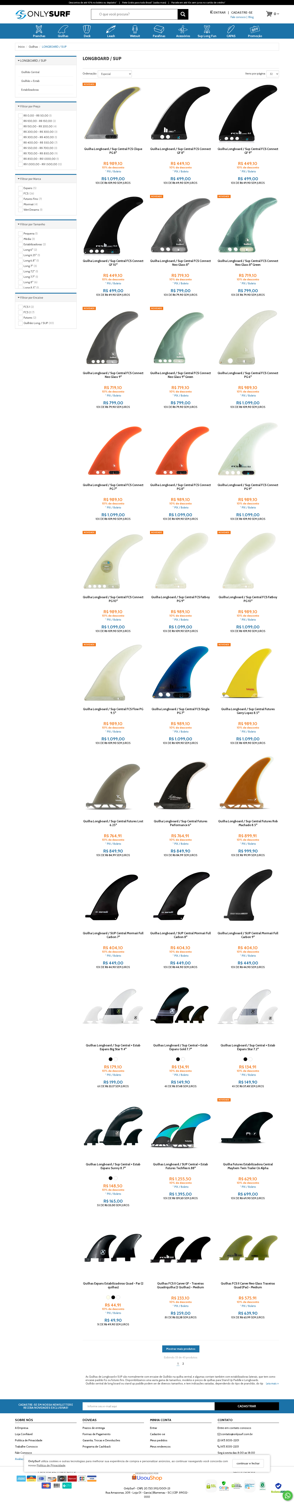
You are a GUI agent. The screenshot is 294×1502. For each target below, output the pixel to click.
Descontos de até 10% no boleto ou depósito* (93, 2)
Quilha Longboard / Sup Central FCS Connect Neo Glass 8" (180, 263)
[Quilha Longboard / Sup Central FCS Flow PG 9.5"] (113, 673)
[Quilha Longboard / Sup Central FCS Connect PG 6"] (248, 337)
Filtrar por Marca (30, 179)
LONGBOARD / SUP (33, 60)
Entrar (219, 12)
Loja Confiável (24, 1434)
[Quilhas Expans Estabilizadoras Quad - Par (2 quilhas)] (113, 1248)
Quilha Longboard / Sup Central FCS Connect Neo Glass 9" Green (180, 375)
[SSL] (211, 1488)
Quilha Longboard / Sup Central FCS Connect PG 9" (248, 487)
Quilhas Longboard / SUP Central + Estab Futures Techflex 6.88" (180, 1166)
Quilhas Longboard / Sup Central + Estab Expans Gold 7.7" (180, 1047)
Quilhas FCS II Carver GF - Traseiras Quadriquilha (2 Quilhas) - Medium (180, 1285)
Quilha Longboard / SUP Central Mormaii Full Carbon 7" (113, 935)
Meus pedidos (158, 1440)
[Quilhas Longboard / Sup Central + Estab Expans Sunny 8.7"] (113, 1129)
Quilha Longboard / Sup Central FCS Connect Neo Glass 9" (113, 375)
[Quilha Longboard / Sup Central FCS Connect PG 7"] (113, 449)
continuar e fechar (248, 1463)
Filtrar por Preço (30, 106)
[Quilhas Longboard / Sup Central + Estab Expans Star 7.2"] (248, 1009)
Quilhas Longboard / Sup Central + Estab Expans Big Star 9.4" (113, 1047)
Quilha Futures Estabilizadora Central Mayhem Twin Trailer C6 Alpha (248, 1166)
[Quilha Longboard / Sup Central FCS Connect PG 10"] (113, 561)
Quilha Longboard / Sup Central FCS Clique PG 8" (113, 151)
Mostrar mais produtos (180, 1349)
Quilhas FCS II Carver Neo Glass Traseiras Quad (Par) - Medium (248, 1285)
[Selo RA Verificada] (278, 1488)
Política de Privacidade (51, 1465)
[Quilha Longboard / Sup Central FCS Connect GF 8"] (180, 113)
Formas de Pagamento (97, 1434)
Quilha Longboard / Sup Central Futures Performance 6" (180, 823)
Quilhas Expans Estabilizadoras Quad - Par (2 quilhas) (113, 1285)
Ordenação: (90, 73)
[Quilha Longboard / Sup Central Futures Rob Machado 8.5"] (248, 785)
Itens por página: (255, 73)
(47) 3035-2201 (229, 1440)
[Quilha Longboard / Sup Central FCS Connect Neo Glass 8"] (180, 225)
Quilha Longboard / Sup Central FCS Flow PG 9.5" (113, 711)
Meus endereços (160, 1446)
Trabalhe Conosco (26, 1446)
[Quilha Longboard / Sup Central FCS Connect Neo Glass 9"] (113, 337)
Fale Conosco (23, 1453)
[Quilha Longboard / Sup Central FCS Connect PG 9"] (248, 449)
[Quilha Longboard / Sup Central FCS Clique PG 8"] (113, 113)
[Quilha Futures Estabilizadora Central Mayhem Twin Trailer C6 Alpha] (248, 1129)
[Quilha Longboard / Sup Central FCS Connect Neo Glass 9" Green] (180, 337)
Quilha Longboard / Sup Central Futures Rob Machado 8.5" (248, 823)
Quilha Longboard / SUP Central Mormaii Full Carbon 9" (248, 935)
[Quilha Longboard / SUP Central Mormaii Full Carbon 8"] (180, 897)
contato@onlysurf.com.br (236, 1434)
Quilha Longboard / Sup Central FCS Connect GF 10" (113, 263)
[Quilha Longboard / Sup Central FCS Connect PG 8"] (180, 449)
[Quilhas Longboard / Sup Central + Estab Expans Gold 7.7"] (180, 1009)
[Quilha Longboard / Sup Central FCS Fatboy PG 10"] (248, 561)
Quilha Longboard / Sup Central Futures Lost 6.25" (113, 823)
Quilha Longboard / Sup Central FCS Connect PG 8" (180, 487)
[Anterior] (87, 113)
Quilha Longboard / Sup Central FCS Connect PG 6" (248, 375)
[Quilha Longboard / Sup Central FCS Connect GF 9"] (248, 113)
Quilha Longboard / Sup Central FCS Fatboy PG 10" (248, 599)
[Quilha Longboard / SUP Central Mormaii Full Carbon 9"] (248, 897)
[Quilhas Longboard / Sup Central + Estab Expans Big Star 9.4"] (113, 1009)
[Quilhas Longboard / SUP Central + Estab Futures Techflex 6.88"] (180, 1129)
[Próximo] (139, 113)
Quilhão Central (30, 72)
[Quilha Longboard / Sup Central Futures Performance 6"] (180, 785)
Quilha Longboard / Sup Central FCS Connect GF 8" (180, 151)
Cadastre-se (241, 12)
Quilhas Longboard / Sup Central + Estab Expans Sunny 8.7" (113, 1166)
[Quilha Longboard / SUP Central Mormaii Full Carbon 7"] (113, 897)
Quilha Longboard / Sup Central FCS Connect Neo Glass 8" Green (248, 263)
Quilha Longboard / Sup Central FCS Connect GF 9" (248, 151)
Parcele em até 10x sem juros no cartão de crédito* (198, 2)
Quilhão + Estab (30, 81)
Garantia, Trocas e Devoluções (101, 1440)
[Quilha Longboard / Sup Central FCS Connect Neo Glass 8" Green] (248, 225)
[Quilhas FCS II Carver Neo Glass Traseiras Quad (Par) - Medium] (248, 1248)
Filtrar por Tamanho (32, 224)
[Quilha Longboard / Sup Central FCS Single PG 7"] (180, 673)
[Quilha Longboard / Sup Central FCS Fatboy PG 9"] (180, 561)
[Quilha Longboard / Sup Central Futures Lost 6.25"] (113, 785)
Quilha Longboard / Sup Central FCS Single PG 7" (180, 711)
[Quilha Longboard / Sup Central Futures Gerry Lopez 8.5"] (248, 673)
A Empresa (21, 1428)
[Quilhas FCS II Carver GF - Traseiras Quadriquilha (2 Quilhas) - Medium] (180, 1248)
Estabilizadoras (30, 89)
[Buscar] (183, 14)
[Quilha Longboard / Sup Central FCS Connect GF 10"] (113, 225)
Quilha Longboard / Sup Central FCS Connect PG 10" (113, 599)
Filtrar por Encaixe (31, 297)
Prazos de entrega (94, 1428)
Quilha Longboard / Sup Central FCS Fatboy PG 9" (180, 599)
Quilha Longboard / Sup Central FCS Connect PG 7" (113, 487)
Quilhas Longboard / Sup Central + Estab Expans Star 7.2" (248, 1047)
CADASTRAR (247, 1406)
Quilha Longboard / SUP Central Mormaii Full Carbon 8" (180, 935)
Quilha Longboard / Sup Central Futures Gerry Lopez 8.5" (248, 711)
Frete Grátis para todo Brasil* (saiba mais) (144, 2)
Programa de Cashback (97, 1446)
